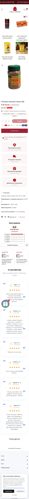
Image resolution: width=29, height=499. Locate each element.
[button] (25, 16)
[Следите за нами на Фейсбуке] (2, 216)
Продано (19, 121)
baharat (18, 448)
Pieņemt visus (8, 491)
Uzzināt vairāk (18, 483)
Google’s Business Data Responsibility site (14, 487)
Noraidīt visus (20, 491)
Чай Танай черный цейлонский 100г (7, 37)
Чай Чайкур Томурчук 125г (22, 58)
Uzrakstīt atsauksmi (12, 245)
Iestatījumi (14, 495)
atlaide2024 (12, 448)
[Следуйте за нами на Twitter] (5, 216)
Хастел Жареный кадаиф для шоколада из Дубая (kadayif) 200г (21, 39)
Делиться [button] (22, 216)
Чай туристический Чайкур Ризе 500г (7, 58)
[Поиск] (25, 9)
